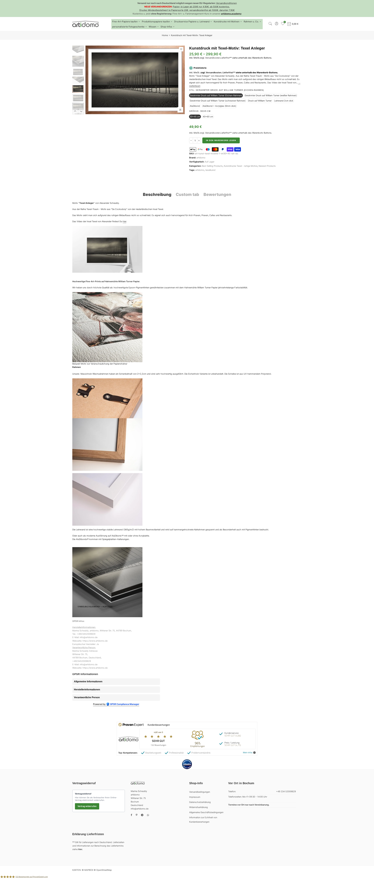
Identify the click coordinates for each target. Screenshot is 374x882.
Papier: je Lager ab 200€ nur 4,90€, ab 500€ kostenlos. (201, 6)
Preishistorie (200, 68)
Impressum (194, 797)
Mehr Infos (247, 752)
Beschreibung (157, 194)
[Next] (180, 80)
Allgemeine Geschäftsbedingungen (206, 812)
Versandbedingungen (199, 792)
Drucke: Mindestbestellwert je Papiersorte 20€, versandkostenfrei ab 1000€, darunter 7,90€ (187, 10)
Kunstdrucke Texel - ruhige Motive (240, 166)
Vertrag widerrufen (87, 806)
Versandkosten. (214, 72)
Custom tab (187, 194)
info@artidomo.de (139, 808)
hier (124, 221)
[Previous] (90, 80)
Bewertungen (217, 194)
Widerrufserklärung (198, 807)
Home (165, 35)
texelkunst (210, 170)
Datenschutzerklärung (200, 802)
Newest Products (267, 166)
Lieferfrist (225, 57)
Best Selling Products (212, 166)
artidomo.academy (231, 13)
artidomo (200, 157)
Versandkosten (212, 57)
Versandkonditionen (226, 3)
